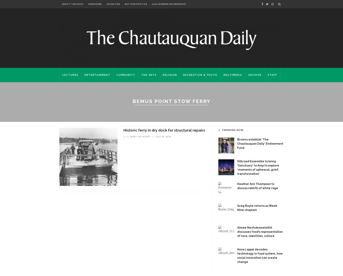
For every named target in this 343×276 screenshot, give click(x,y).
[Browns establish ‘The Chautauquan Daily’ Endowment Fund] (226, 145)
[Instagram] (272, 4)
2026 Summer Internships (169, 4)
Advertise (113, 4)
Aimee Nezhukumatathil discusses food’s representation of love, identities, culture (260, 232)
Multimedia (233, 75)
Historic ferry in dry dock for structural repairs (164, 130)
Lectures (70, 75)
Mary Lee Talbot (140, 136)
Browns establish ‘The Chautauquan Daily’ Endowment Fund (260, 143)
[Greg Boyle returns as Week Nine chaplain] (226, 211)
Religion (170, 75)
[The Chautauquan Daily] (171, 39)
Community (125, 75)
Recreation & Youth (200, 75)
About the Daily (73, 4)
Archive (254, 75)
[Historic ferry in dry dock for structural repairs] (88, 156)
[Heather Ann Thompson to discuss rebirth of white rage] (226, 189)
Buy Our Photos (136, 4)
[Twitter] (267, 4)
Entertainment (97, 75)
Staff (272, 75)
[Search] (279, 4)
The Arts (149, 75)
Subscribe (95, 4)
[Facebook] (262, 4)
